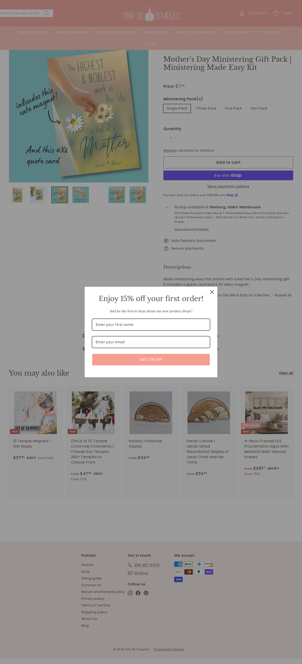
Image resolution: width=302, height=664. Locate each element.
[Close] (212, 292)
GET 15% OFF (151, 359)
